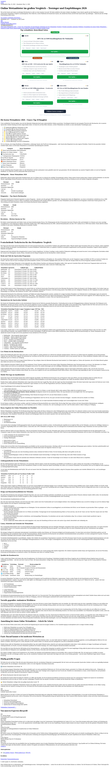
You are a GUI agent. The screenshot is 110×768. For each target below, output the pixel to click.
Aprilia (3, 1)
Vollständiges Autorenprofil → (8, 707)
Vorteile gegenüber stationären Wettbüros (73, 26)
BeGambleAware (20, 752)
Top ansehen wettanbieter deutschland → (11, 17)
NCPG (28, 752)
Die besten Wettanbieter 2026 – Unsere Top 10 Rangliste (15, 26)
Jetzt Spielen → (55, 51)
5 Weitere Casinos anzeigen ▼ (55, 111)
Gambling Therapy (8, 752)
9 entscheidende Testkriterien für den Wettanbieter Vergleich (46, 26)
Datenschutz (4, 759)
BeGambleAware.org (66, 114)
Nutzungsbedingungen (13, 759)
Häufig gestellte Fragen (43, 28)
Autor (2, 2)
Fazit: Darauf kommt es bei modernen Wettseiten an (23, 28)
